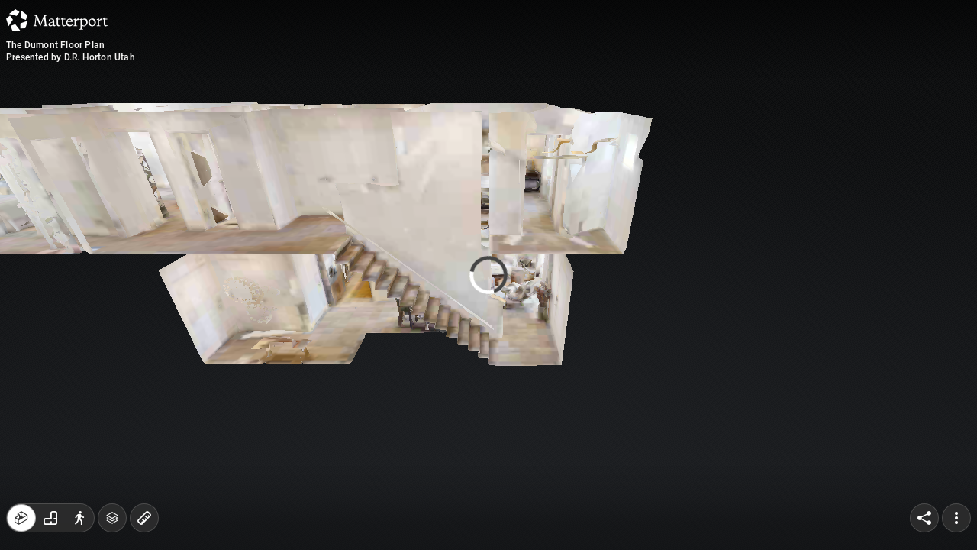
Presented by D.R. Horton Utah (70, 57)
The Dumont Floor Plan (55, 45)
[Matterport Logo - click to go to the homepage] (57, 20)
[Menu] (956, 517)
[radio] (21, 518)
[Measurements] (144, 517)
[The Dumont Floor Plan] (488, 275)
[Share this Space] (924, 517)
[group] (50, 517)
